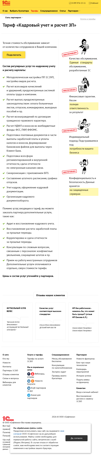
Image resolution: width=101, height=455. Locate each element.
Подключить (14, 55)
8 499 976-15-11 (78, 3)
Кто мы (6, 358)
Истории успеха (83, 375)
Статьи (63, 10)
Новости (6, 362)
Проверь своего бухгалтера (59, 377)
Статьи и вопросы (11, 378)
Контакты (7, 366)
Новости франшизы (85, 358)
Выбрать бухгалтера (19, 10)
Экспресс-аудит (59, 371)
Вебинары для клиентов (9, 383)
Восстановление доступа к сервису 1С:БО (84, 399)
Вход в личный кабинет (87, 392)
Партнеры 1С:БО (10, 370)
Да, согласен (76, 438)
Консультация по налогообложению (62, 366)
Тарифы (34, 10)
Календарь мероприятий (82, 370)
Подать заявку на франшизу (82, 381)
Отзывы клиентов (11, 374)
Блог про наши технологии (83, 363)
